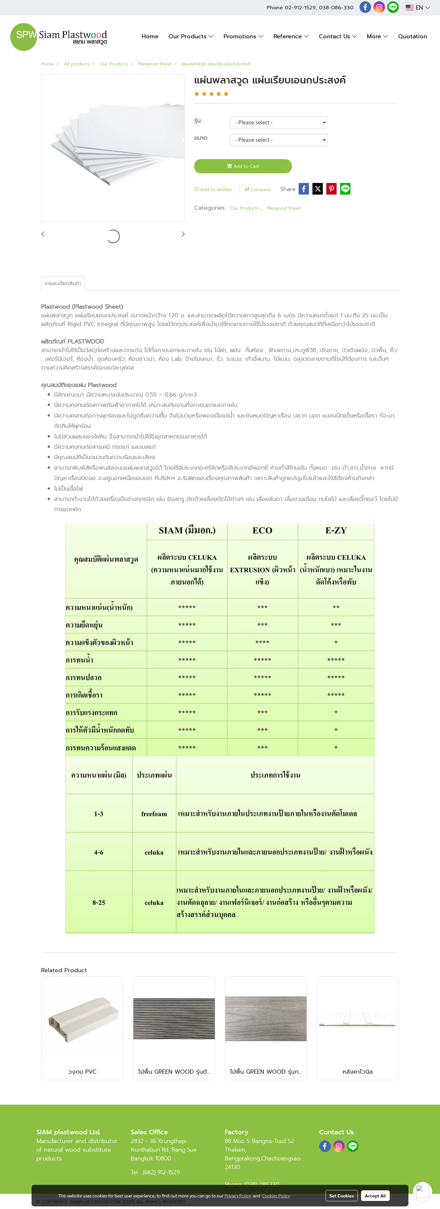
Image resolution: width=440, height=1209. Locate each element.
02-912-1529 (300, 8)
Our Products (188, 36)
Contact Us (335, 36)
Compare (260, 189)
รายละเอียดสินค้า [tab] (63, 283)
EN (419, 7)
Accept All (375, 1195)
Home (150, 36)
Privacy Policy (238, 1195)
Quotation (412, 36)
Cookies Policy (276, 1195)
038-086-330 (336, 8)
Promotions (241, 36)
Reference (288, 36)
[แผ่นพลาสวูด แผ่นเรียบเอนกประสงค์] (113, 148)
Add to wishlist (215, 189)
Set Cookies (342, 1195)
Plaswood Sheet (284, 208)
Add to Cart (245, 166)
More (375, 36)
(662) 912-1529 (161, 1172)
